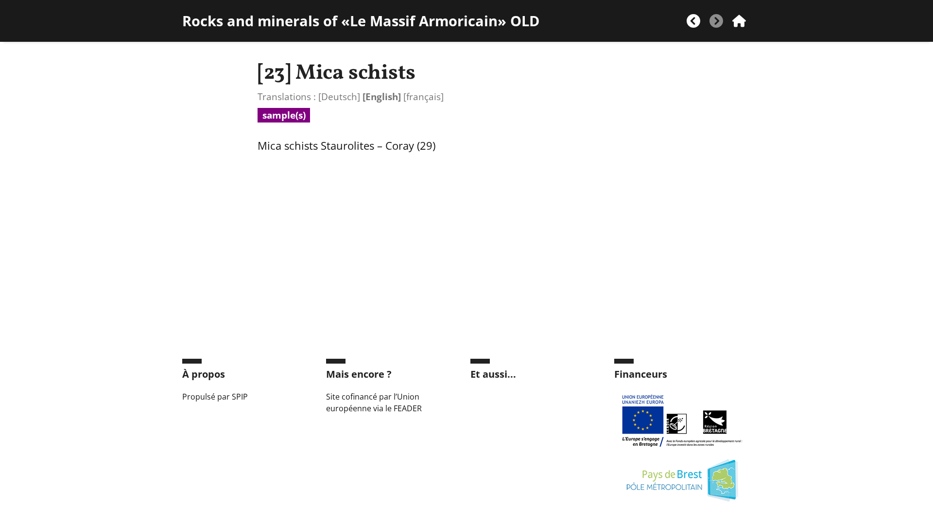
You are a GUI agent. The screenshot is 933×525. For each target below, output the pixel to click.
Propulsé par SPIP (215, 396)
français (423, 96)
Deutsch (339, 96)
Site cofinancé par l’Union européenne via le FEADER (374, 402)
